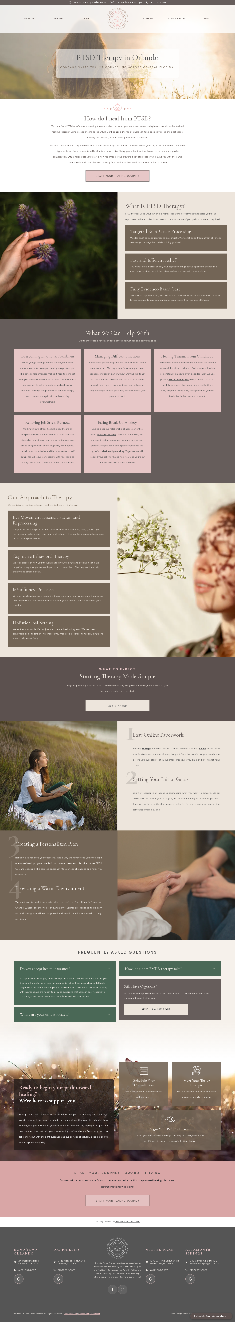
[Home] (117, 18)
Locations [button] (147, 18)
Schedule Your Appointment (211, 1316)
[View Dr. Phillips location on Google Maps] (58, 1279)
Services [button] (29, 18)
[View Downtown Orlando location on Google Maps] (19, 1279)
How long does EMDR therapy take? (153, 968)
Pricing (58, 18)
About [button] (88, 18)
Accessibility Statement (89, 1313)
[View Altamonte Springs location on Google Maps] (190, 1279)
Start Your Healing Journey (117, 176)
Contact (206, 18)
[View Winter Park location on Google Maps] (150, 1279)
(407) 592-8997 (157, 2)
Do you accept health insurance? (45, 968)
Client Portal (176, 18)
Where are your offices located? (44, 1014)
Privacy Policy (70, 1313)
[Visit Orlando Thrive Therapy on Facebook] (112, 1289)
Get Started (117, 705)
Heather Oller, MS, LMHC (127, 1221)
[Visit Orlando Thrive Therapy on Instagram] (122, 1289)
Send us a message (155, 1009)
